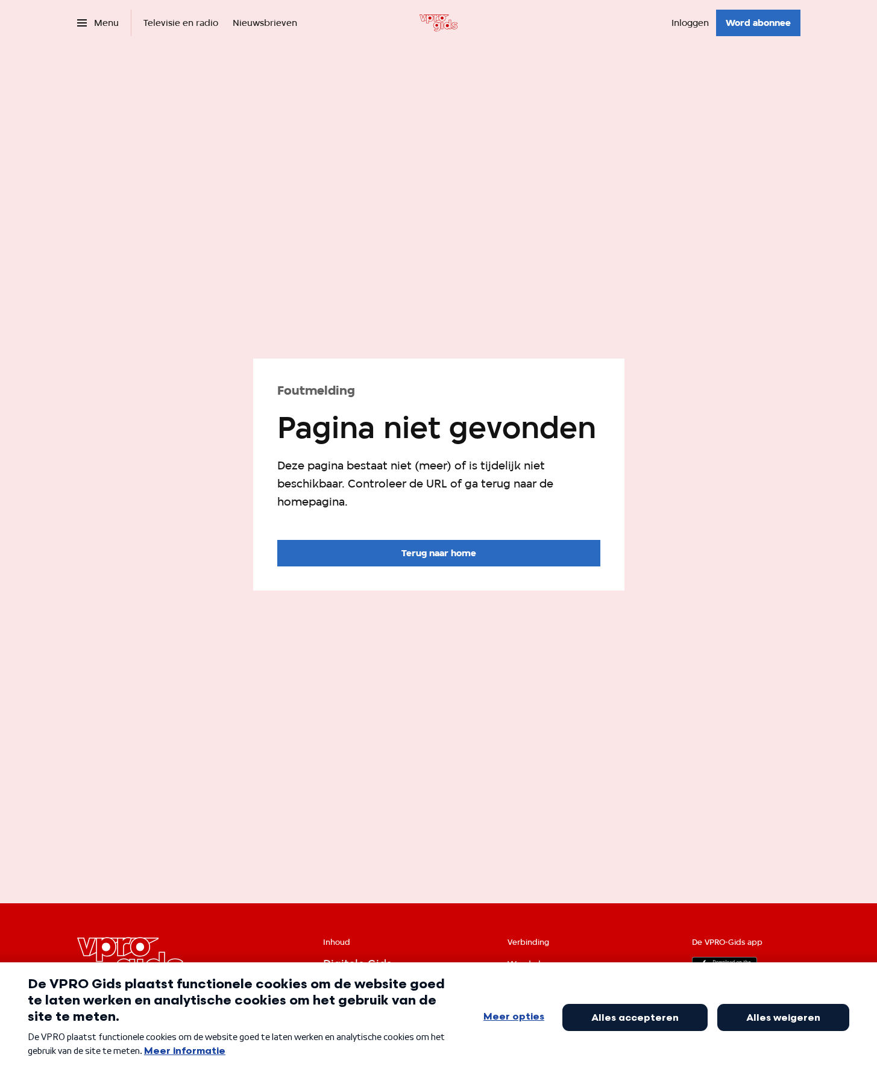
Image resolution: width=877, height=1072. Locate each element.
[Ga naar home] (438, 22)
